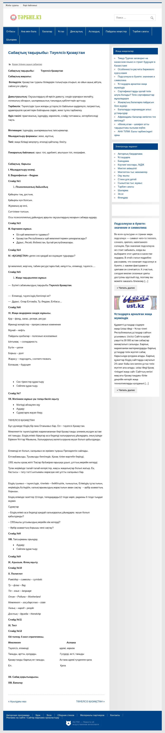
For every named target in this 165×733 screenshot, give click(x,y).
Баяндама (123, 161)
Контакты (115, 715)
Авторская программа (17, 715)
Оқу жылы (123, 175)
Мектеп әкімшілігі (127, 168)
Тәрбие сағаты (141, 31)
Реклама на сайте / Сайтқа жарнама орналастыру (32, 718)
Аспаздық (94, 31)
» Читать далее (126, 287)
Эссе (120, 194)
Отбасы (10, 31)
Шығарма (11, 39)
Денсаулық (76, 31)
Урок (37, 715)
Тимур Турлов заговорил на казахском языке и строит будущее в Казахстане (134, 62)
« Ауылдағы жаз (17, 701)
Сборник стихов (66, 715)
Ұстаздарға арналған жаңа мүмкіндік (133, 316)
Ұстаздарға (124, 157)
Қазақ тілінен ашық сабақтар (27, 64)
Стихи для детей (127, 179)
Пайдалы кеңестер (116, 31)
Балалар (47, 31)
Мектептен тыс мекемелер (132, 172)
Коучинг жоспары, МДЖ (131, 164)
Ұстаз (61, 31)
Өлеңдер (123, 197)
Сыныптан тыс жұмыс (130, 183)
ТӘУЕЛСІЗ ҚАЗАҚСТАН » (90, 701)
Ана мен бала (28, 31)
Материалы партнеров (92, 715)
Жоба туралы (12, 5)
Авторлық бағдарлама (130, 153)
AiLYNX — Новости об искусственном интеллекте (86, 723)
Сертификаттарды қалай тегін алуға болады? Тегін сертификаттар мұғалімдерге (134, 95)
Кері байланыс (30, 5)
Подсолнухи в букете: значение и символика (130, 225)
